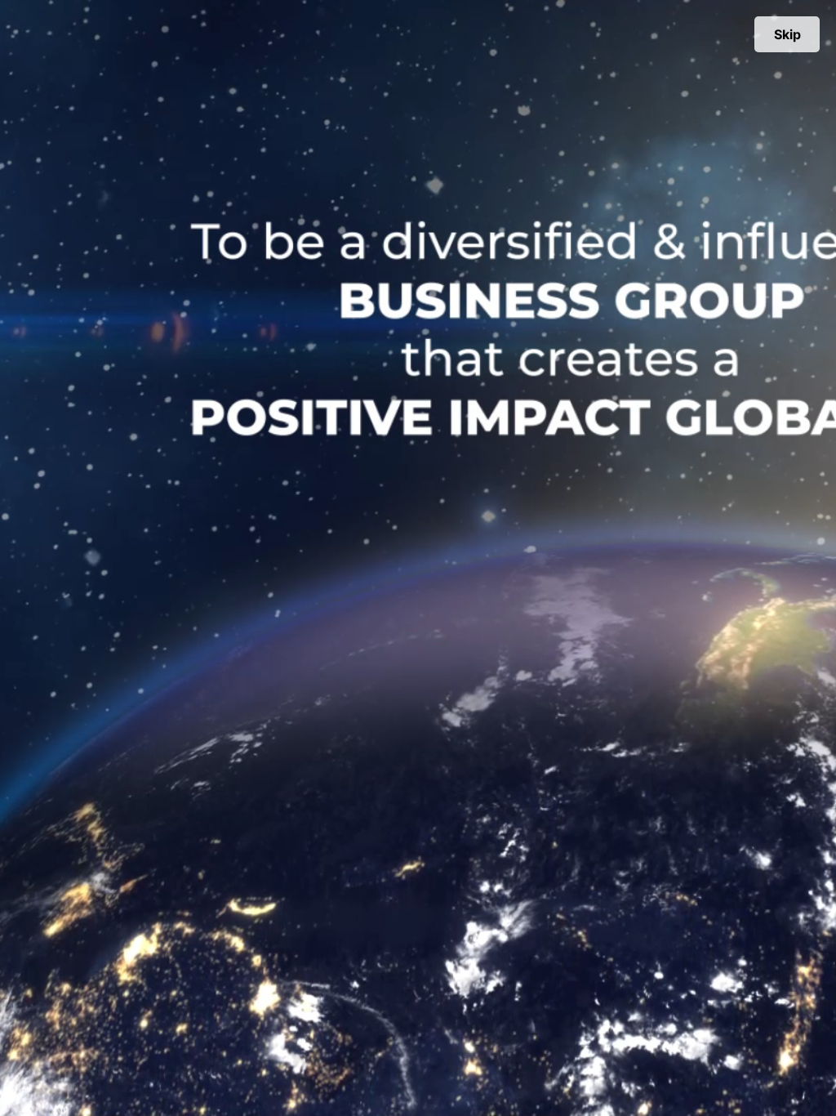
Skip (787, 34)
